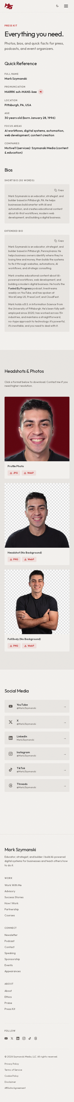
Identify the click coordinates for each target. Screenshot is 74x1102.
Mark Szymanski (20, 849)
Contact (9, 947)
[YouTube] (6, 1038)
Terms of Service (13, 1069)
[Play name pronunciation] (40, 91)
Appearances (13, 971)
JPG (15, 472)
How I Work (11, 903)
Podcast (9, 941)
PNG (15, 559)
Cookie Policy (11, 1075)
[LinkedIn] (17, 1038)
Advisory (10, 891)
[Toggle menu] (66, 6)
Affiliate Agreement (15, 1088)
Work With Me (13, 885)
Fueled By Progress (20, 288)
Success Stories (14, 897)
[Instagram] (23, 1038)
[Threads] (35, 1038)
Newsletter (11, 935)
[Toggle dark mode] (57, 6)
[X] (12, 1038)
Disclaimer (10, 1081)
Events (9, 965)
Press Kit (10, 1009)
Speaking (10, 953)
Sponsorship (12, 959)
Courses (10, 915)
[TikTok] (29, 1038)
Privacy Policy (12, 1063)
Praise (8, 1003)
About (8, 991)
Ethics (8, 997)
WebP (30, 472)
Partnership (12, 909)
